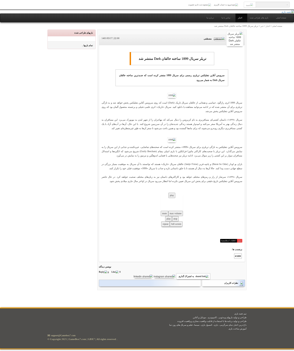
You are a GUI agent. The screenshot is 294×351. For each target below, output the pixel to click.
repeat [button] (165, 224)
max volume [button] (176, 213)
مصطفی (208, 39)
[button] (105, 272)
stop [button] (175, 218)
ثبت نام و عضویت (195, 5)
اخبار (240, 18)
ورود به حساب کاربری (222, 5)
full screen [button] (176, 224)
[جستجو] (250, 5)
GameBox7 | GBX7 (228, 241)
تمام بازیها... (87, 45)
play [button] (172, 195)
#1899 (238, 256)
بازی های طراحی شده (259, 18)
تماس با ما (226, 18)
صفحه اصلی (281, 18)
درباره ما (210, 18)
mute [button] (164, 213)
